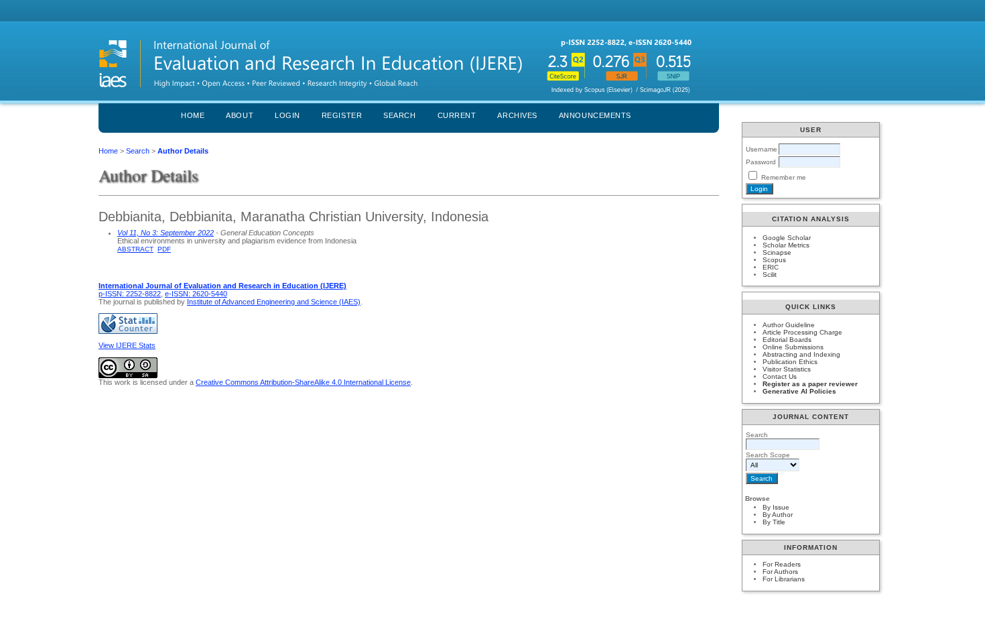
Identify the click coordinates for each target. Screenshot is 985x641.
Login (287, 115)
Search (399, 115)
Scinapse (777, 252)
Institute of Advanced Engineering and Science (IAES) (273, 302)
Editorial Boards (787, 339)
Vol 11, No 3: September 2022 (165, 233)
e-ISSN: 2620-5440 (196, 294)
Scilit (770, 274)
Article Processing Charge (802, 332)
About (239, 115)
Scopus (774, 260)
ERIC (771, 267)
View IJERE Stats (126, 345)
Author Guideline (789, 325)
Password (761, 162)
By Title (774, 522)
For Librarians (784, 579)
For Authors (780, 571)
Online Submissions (793, 347)
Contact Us (780, 376)
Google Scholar (787, 237)
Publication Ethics (790, 361)
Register (342, 115)
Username (761, 149)
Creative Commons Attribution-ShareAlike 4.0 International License (303, 382)
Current (457, 115)
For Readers (782, 564)
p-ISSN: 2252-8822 (129, 294)
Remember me (783, 177)
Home (192, 115)
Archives (517, 115)
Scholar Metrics (786, 245)
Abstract (135, 249)
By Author (778, 514)
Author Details (182, 151)
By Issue (776, 507)
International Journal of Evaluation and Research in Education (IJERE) (222, 286)
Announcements (595, 115)
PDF (164, 249)
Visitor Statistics (787, 369)
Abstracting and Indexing (801, 354)
